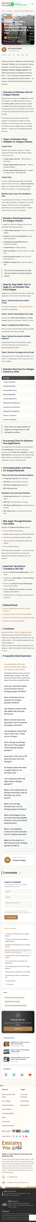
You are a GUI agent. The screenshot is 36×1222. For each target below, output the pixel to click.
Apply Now (18, 1029)
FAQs (3, 1117)
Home (3, 11)
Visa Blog (9, 11)
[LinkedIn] (22, 1074)
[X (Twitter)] (14, 1074)
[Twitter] (16, 1136)
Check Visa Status (7, 1105)
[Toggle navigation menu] (32, 4)
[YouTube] (30, 1074)
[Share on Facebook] (9, 55)
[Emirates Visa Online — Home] (6, 4)
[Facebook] (6, 1074)
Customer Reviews (8, 1125)
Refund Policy (24, 1105)
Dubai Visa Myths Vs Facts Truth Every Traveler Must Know (20, 1058)
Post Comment (11, 917)
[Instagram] (23, 1136)
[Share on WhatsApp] (22, 55)
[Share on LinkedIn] (18, 55)
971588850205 (12, 1177)
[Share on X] (13, 55)
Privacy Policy (12, 912)
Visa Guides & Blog (8, 1113)
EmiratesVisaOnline (26, 307)
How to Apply (6, 1101)
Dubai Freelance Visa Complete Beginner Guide (20, 1050)
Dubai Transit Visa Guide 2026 (14, 621)
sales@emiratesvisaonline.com (18, 1182)
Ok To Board (6, 1121)
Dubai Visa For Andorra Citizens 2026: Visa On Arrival (20, 1043)
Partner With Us (7, 1109)
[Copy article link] (27, 55)
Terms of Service (23, 912)
